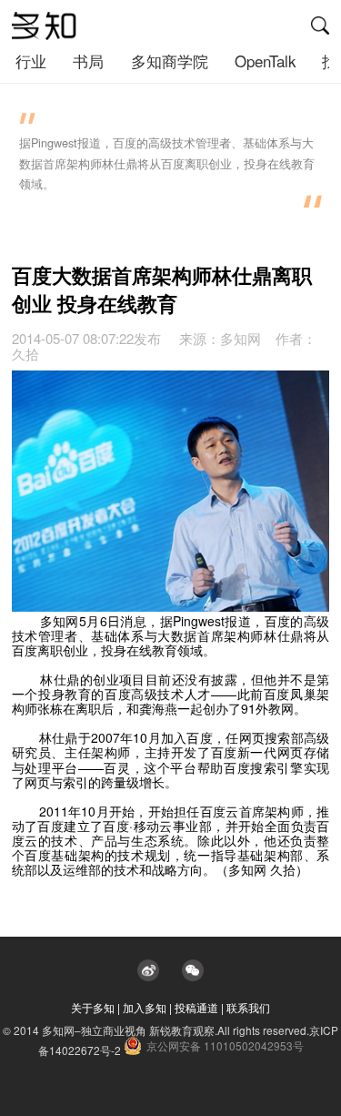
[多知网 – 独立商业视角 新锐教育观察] (44, 26)
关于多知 (93, 1007)
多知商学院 (169, 61)
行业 (30, 61)
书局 (88, 61)
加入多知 (144, 1007)
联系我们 (248, 1007)
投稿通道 (196, 1007)
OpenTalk (265, 61)
